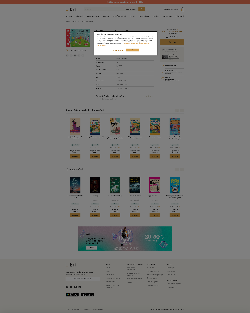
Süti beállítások (118, 50)
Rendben (132, 50)
